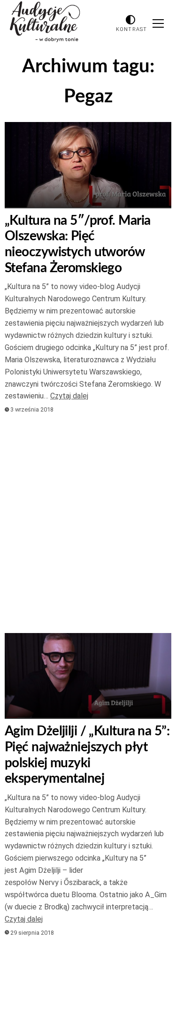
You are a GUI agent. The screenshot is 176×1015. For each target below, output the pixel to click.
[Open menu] (158, 23)
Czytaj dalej (69, 395)
